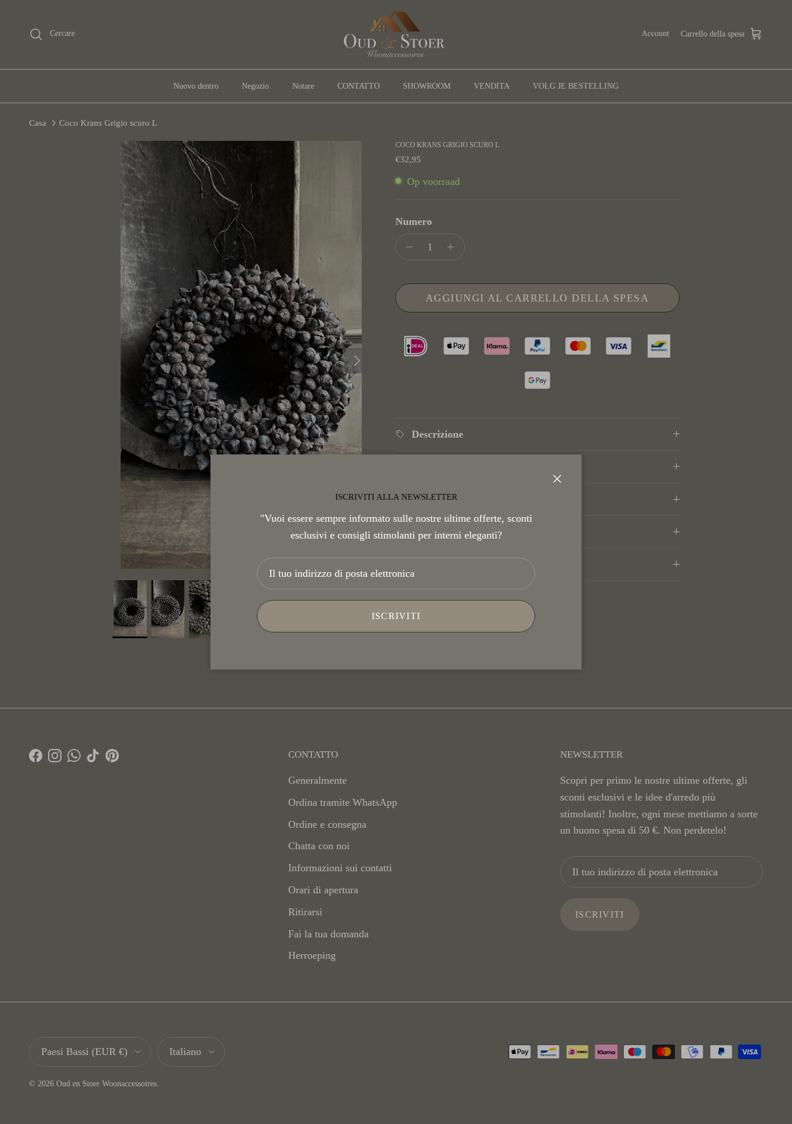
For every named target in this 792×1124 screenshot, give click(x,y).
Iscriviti (396, 616)
